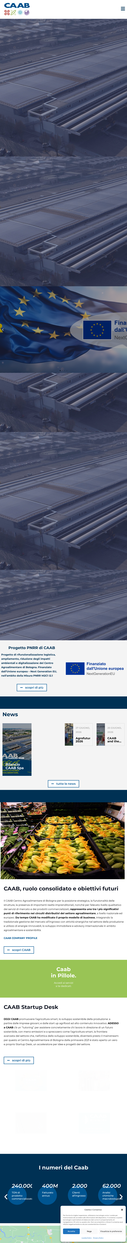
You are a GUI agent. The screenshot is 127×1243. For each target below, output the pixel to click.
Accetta (71, 1231)
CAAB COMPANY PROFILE (20, 938)
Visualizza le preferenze (111, 1231)
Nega (89, 1231)
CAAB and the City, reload (113, 743)
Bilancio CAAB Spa (15, 766)
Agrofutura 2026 (84, 740)
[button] (122, 1209)
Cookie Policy (87, 1238)
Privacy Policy (98, 1238)
